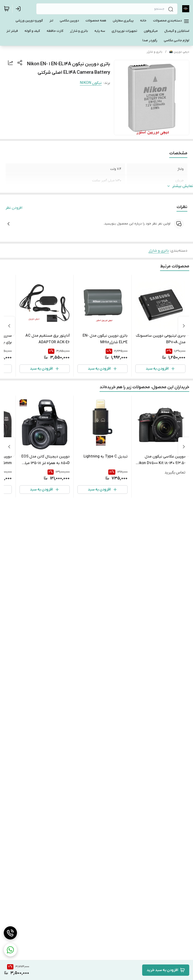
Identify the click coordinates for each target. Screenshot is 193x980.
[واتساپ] (10, 949)
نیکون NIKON (91, 83)
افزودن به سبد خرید (162, 970)
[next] (9, 325)
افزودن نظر (14, 207)
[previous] (183, 325)
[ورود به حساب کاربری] (19, 9)
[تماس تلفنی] (10, 932)
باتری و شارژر (154, 52)
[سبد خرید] (6, 9)
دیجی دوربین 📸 (179, 52)
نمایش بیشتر (182, 186)
